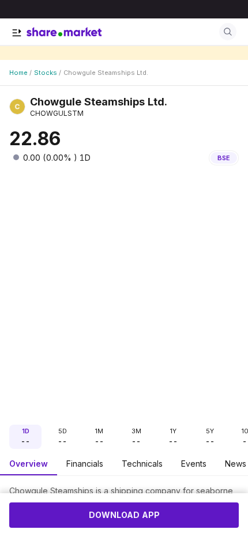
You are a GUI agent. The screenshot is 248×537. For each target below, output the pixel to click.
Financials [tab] (84, 463)
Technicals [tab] (142, 463)
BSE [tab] (223, 158)
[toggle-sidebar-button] (16, 32)
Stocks (45, 73)
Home (18, 73)
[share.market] (64, 31)
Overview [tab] (28, 463)
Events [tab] (193, 463)
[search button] (227, 31)
